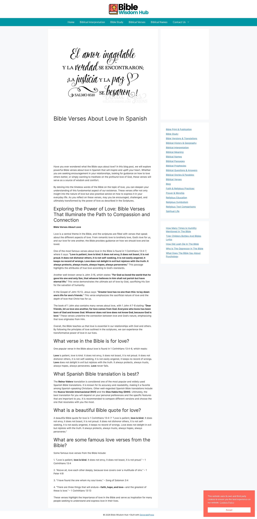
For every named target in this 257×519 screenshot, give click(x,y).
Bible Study (116, 22)
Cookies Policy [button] (227, 502)
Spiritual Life (172, 211)
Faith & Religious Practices (180, 188)
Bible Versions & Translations (181, 138)
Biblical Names (159, 22)
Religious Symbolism (177, 202)
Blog (168, 184)
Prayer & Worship (175, 193)
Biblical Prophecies (176, 165)
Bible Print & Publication (179, 129)
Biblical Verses (137, 22)
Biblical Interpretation (92, 22)
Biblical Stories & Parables (180, 175)
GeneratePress (147, 515)
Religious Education (176, 197)
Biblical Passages (175, 161)
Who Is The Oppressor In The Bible (184, 248)
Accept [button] (229, 510)
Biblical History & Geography (181, 143)
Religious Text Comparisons (181, 206)
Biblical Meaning (175, 152)
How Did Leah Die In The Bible (182, 244)
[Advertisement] (103, 145)
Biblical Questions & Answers (181, 170)
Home (71, 22)
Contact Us (179, 22)
